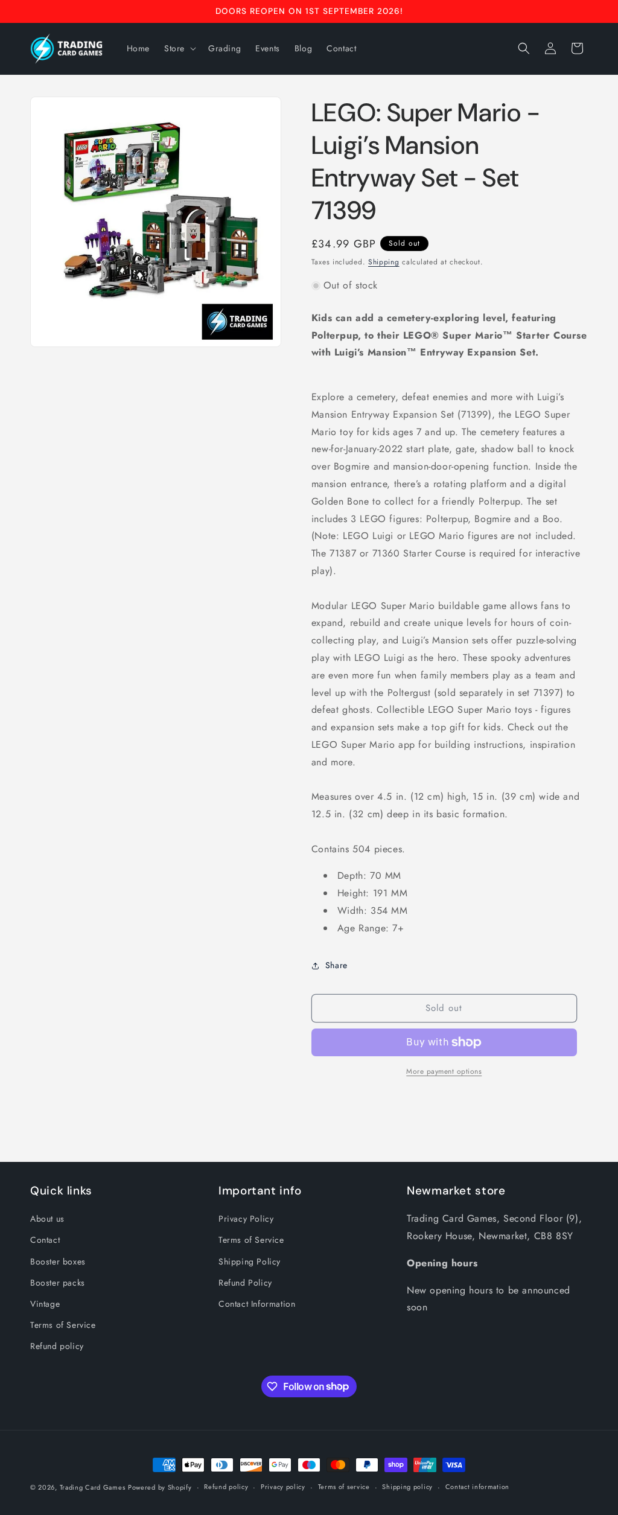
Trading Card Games (93, 1487)
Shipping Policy (249, 1261)
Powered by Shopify (160, 1487)
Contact (45, 1240)
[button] (179, 48)
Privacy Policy (245, 1219)
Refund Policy (245, 1283)
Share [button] (336, 965)
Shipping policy (407, 1486)
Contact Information (256, 1304)
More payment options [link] (444, 1071)
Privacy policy (283, 1486)
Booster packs (57, 1283)
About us (47, 1219)
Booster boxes (58, 1261)
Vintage (45, 1304)
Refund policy (57, 1346)
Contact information (477, 1486)
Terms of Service (63, 1325)
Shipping (384, 262)
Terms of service (344, 1486)
